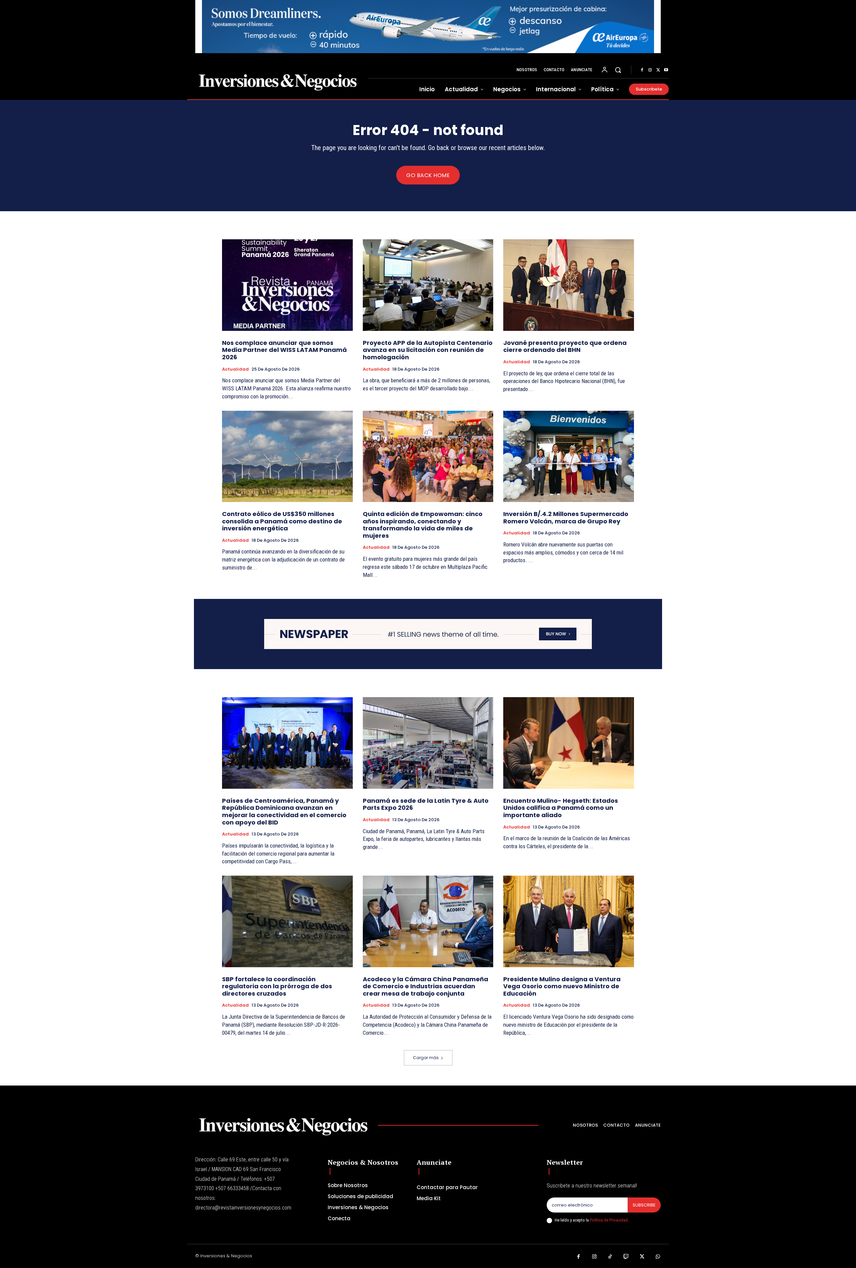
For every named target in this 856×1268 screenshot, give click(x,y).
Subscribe (644, 1205)
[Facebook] (642, 70)
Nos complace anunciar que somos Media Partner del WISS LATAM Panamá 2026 (284, 350)
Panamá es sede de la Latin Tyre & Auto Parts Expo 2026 (426, 804)
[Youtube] (666, 70)
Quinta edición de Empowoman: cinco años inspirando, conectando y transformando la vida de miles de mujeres (423, 525)
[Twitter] (658, 70)
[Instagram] (650, 70)
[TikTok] (610, 1257)
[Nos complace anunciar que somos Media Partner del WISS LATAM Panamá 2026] (287, 285)
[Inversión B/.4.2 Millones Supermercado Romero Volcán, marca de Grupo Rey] (568, 456)
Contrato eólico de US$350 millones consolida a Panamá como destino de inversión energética (282, 521)
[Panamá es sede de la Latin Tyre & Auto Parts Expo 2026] (428, 742)
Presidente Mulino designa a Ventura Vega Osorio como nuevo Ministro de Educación (562, 986)
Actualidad (235, 369)
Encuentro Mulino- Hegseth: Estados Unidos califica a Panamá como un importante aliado (560, 807)
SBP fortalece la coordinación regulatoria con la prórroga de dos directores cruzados (277, 986)
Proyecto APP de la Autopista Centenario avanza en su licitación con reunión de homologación (428, 350)
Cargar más (426, 1057)
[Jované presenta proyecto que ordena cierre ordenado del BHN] (568, 285)
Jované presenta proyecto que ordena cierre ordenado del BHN (565, 346)
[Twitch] (626, 1257)
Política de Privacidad (609, 1220)
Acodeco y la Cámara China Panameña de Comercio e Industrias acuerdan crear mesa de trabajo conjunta (425, 986)
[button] (618, 70)
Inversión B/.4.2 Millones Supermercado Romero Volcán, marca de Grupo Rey (565, 517)
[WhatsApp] (658, 1257)
